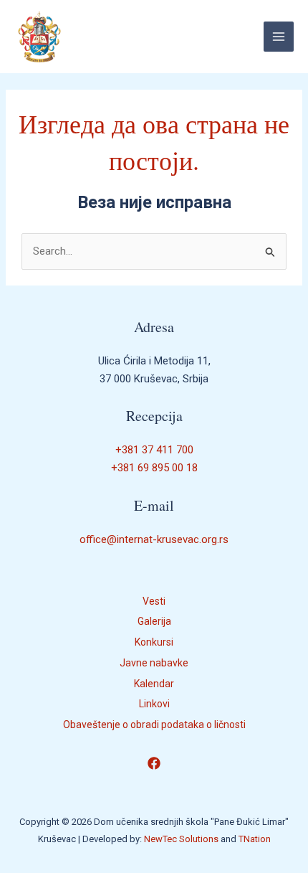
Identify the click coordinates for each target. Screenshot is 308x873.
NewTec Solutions (181, 839)
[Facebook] (154, 763)
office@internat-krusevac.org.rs (154, 539)
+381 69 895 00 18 (154, 467)
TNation (255, 839)
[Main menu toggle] (279, 37)
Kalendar (154, 683)
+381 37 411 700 (154, 449)
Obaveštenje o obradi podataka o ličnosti (154, 724)
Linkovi (154, 703)
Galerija (154, 621)
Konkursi (154, 642)
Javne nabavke (154, 663)
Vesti (154, 601)
